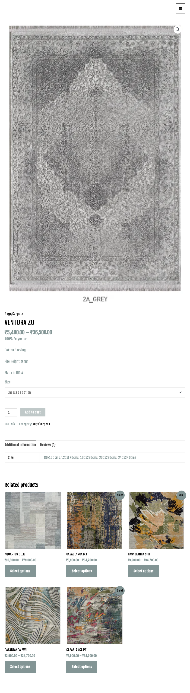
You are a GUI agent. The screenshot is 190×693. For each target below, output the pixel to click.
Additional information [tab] (20, 445)
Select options (20, 571)
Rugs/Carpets (14, 314)
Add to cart (33, 412)
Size (7, 382)
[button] (178, 29)
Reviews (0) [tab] (48, 445)
